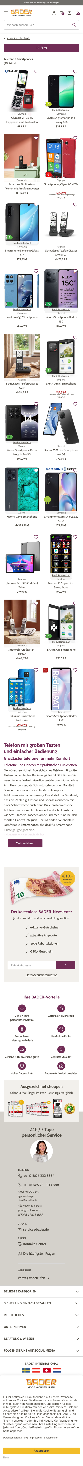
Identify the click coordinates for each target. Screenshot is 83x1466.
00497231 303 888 (44, 1185)
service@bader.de (36, 1229)
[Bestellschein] (69, 13)
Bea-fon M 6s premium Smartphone (61, 585)
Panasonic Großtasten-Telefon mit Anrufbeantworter (22, 186)
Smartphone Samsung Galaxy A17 (22, 253)
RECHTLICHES (14, 1315)
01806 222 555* (41, 1176)
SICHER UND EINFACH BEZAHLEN (27, 1303)
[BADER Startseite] (21, 13)
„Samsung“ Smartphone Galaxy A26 (61, 120)
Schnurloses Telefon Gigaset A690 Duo (61, 253)
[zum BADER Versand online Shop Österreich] (36, 1370)
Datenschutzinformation (42, 975)
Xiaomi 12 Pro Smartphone (22, 516)
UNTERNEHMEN (15, 1327)
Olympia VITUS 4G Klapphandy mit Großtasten (22, 120)
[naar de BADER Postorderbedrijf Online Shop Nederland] (57, 1370)
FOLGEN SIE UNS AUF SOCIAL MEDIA (29, 1350)
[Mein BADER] (54, 13)
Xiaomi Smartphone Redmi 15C (61, 319)
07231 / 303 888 (30, 1215)
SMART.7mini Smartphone (61, 383)
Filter (44, 48)
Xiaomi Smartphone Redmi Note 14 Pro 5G (22, 452)
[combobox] (41, 24)
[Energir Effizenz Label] (48, 104)
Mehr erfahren (25, 843)
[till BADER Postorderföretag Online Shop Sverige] (26, 1370)
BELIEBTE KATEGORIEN (20, 1291)
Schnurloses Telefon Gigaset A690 (22, 386)
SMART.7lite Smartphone (61, 649)
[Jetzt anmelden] (65, 965)
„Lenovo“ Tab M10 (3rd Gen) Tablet (22, 585)
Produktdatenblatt (61, 109)
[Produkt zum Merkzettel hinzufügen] (36, 71)
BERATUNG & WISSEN (19, 1339)
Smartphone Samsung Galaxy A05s (61, 519)
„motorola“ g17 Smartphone (22, 317)
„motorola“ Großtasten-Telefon (22, 652)
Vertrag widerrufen (31, 1278)
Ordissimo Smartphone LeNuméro (21, 718)
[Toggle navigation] (6, 13)
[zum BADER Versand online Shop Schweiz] (47, 1370)
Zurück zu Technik (18, 38)
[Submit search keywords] (74, 24)
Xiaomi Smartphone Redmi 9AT (61, 718)
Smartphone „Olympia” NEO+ (61, 184)
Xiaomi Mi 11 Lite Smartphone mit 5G (61, 452)
